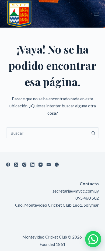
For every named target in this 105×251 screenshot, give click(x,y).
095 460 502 (87, 197)
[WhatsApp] (57, 165)
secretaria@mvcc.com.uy (75, 190)
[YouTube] (40, 165)
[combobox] (47, 132)
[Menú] (96, 13)
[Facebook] (8, 165)
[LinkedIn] (32, 165)
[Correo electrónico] (49, 165)
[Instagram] (24, 165)
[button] (93, 239)
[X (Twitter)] (16, 165)
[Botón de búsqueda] (93, 133)
